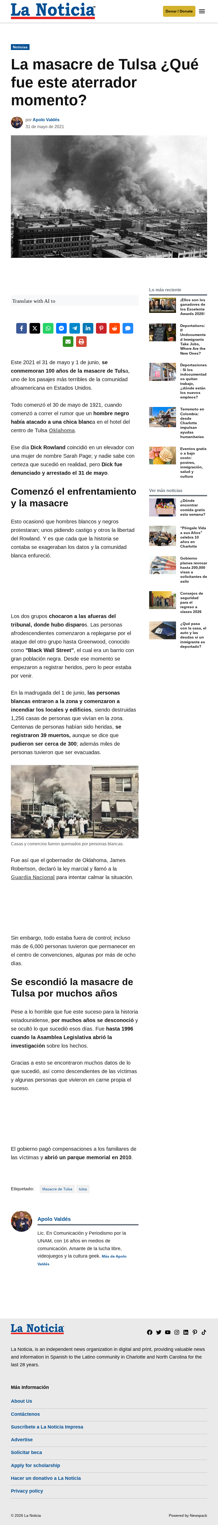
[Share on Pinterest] (101, 328)
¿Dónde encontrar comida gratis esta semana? (193, 507)
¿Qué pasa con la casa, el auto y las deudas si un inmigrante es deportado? (193, 635)
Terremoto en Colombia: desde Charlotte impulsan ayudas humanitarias (192, 423)
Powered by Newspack (188, 1515)
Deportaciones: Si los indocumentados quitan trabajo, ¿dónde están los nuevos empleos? (193, 381)
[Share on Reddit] (114, 328)
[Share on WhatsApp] (48, 328)
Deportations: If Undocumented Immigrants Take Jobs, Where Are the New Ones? (193, 339)
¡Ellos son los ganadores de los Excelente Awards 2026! (192, 307)
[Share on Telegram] (74, 328)
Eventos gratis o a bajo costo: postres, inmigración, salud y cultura (193, 462)
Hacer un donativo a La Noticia (46, 1478)
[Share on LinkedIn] (88, 328)
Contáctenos (25, 1414)
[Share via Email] (68, 341)
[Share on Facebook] (21, 328)
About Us (21, 1401)
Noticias (20, 47)
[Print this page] (81, 341)
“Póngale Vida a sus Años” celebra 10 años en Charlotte (193, 537)
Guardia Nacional (33, 877)
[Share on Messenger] (61, 328)
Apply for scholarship (35, 1465)
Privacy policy (27, 1491)
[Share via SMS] (128, 328)
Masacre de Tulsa (57, 1189)
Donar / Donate (179, 11)
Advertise (22, 1439)
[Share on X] (35, 328)
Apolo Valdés (46, 119)
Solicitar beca (26, 1452)
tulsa (83, 1189)
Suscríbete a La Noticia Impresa (47, 1427)
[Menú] (202, 11)
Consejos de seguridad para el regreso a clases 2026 (191, 602)
